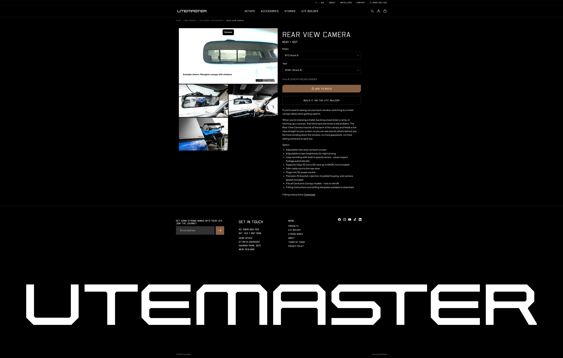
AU (316, 2)
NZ (322, 2)
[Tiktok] (355, 219)
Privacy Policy (296, 246)
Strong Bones (295, 234)
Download (309, 194)
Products (293, 226)
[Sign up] (220, 230)
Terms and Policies (379, 354)
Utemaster (186, 354)
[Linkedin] (360, 219)
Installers (346, 2)
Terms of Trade (296, 242)
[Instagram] (344, 219)
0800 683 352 (380, 2)
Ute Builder (294, 230)
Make (285, 48)
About (332, 2)
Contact (361, 2)
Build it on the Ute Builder (322, 100)
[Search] (372, 11)
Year (284, 63)
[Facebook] (339, 219)
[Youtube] (349, 219)
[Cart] (385, 11)
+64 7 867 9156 (252, 233)
